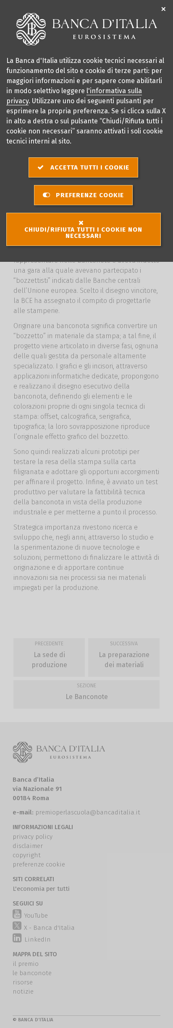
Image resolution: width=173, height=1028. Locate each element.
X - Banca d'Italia (49, 927)
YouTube (35, 915)
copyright (27, 855)
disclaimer (28, 846)
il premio (26, 964)
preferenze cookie (39, 864)
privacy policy (32, 836)
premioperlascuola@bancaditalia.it (87, 812)
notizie (23, 991)
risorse (23, 982)
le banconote (32, 973)
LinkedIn (36, 939)
